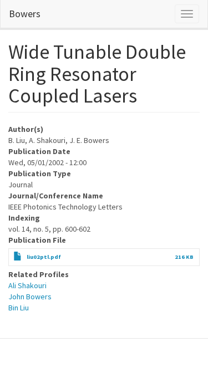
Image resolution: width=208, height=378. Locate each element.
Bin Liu (18, 308)
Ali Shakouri (27, 285)
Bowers (24, 13)
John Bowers (30, 297)
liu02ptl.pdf (44, 256)
